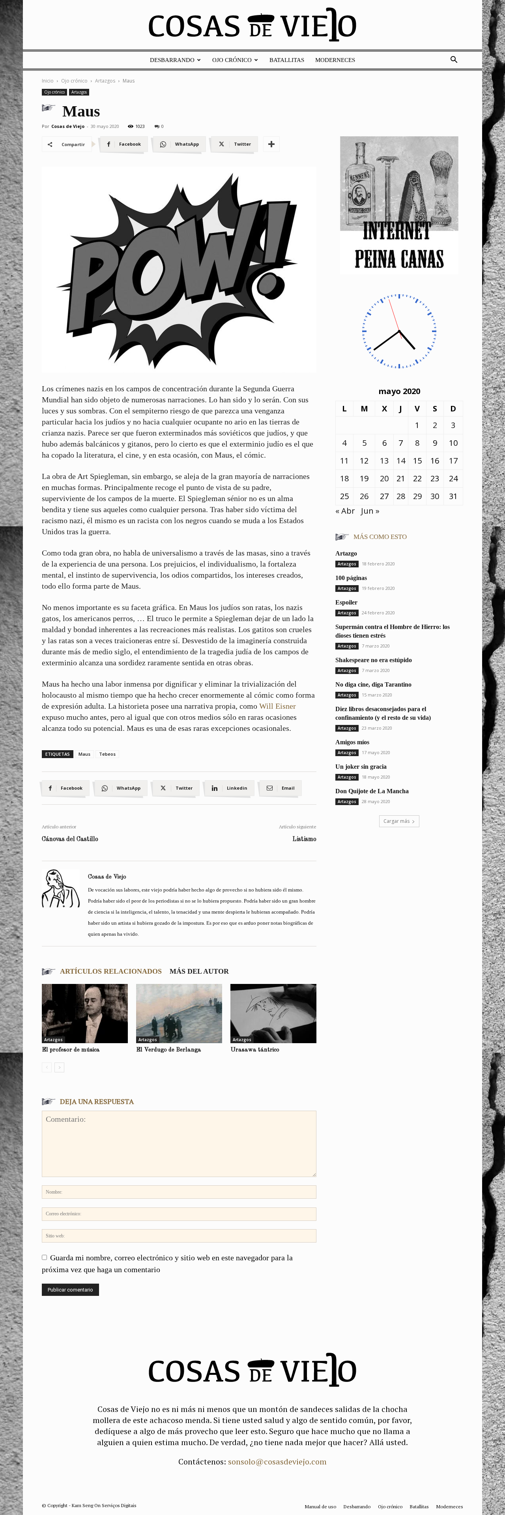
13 (384, 460)
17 (453, 460)
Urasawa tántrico (254, 1050)
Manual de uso (320, 1506)
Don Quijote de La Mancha (372, 791)
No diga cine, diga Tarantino (373, 684)
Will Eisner (277, 706)
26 (364, 496)
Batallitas (286, 60)
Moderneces (335, 60)
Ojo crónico (232, 60)
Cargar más (396, 821)
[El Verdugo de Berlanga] (179, 1013)
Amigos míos (352, 742)
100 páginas (351, 577)
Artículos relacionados (111, 971)
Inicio (48, 80)
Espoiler (346, 602)
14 (401, 460)
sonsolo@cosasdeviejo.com (277, 1461)
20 (384, 478)
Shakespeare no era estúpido (373, 660)
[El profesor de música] (85, 1013)
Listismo (304, 839)
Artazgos (105, 80)
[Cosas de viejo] (252, 26)
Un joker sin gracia (361, 766)
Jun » (370, 510)
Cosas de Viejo (67, 126)
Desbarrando (172, 60)
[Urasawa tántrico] (273, 1013)
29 (417, 496)
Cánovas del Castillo (70, 839)
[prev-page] (47, 1067)
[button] (453, 59)
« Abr (345, 510)
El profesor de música (71, 1050)
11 (344, 460)
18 (344, 478)
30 (434, 496)
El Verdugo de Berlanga (168, 1050)
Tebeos (107, 754)
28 (401, 496)
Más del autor (199, 971)
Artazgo (346, 553)
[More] (271, 144)
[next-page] (59, 1067)
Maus (84, 754)
